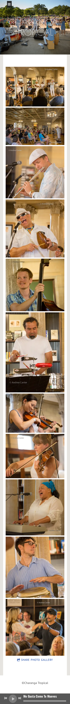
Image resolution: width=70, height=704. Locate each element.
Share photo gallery (37, 660)
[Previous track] (5, 698)
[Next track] (19, 698)
